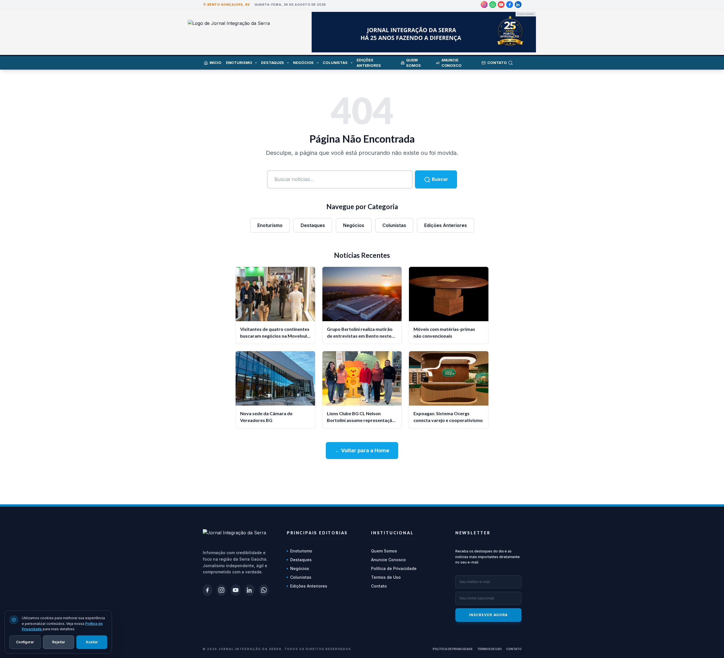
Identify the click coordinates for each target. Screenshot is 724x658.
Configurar (25, 642)
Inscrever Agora (488, 615)
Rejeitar (58, 642)
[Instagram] (484, 4)
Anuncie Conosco (388, 559)
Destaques (313, 225)
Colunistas (394, 225)
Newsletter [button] (472, 532)
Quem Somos (384, 550)
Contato (379, 586)
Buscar (439, 179)
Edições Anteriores (445, 225)
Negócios (353, 225)
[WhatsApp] (492, 4)
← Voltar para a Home (362, 450)
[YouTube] (501, 4)
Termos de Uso (386, 577)
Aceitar (92, 642)
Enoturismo (270, 225)
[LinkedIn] (518, 4)
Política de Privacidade (394, 568)
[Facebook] (509, 4)
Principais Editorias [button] (317, 532)
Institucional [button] (392, 532)
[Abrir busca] (515, 63)
